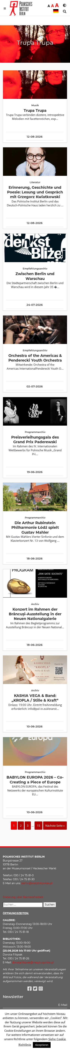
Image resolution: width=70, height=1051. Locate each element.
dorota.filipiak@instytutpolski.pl (33, 962)
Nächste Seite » (55, 825)
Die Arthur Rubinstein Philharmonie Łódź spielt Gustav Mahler (35, 528)
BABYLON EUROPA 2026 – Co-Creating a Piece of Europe (35, 779)
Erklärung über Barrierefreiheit (23, 897)
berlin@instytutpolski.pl (36, 883)
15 (38, 825)
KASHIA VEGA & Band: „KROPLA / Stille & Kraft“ (35, 698)
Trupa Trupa (35, 110)
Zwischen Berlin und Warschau (35, 276)
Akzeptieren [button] (41, 1045)
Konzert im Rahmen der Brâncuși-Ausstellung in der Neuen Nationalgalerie (35, 614)
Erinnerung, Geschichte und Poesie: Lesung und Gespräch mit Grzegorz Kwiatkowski (35, 192)
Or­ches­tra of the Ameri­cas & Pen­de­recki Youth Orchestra (35, 358)
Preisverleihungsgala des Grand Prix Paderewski (35, 439)
